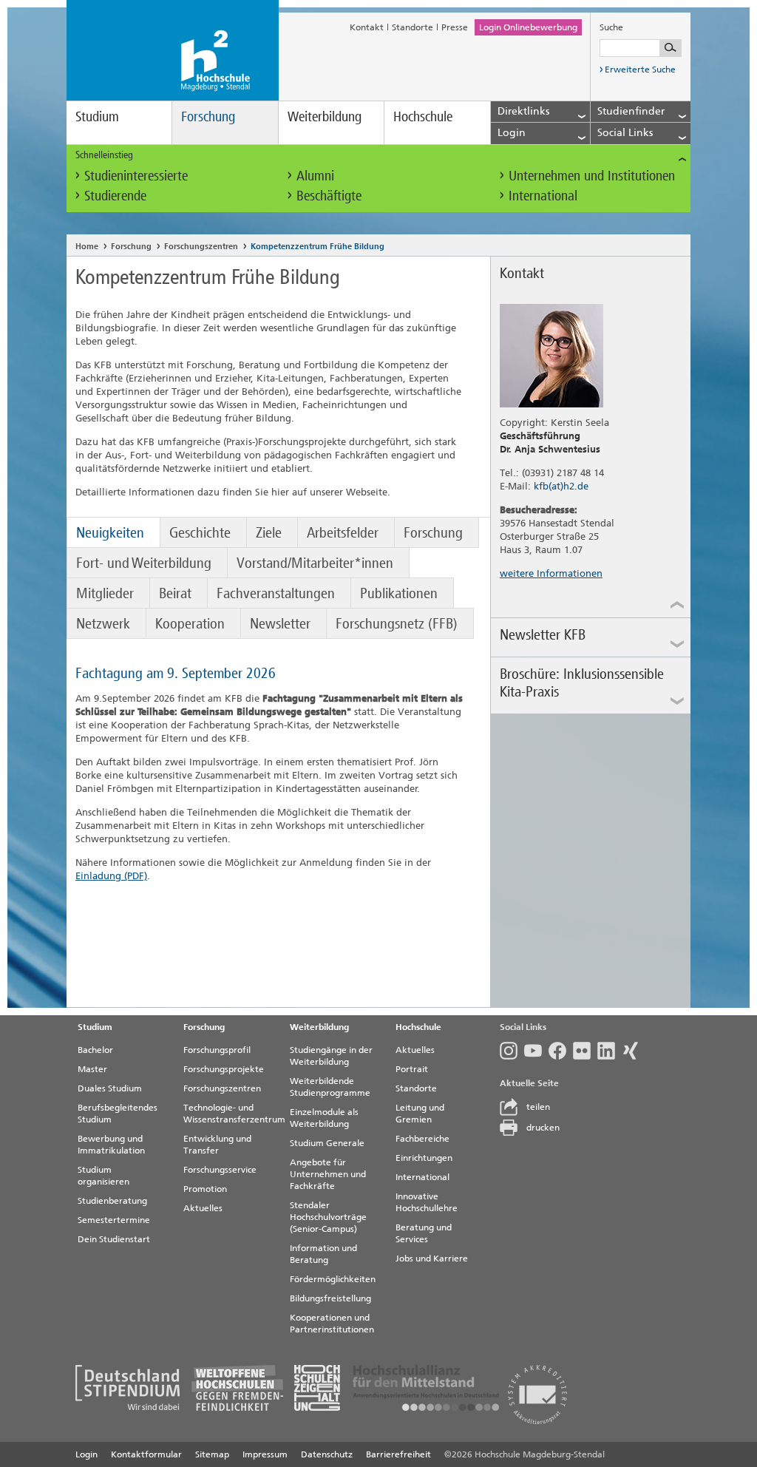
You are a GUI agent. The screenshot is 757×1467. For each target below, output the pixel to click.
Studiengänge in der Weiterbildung (331, 1056)
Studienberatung (112, 1201)
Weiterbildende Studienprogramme (330, 1087)
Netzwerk (103, 623)
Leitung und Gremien (420, 1113)
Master (92, 1069)
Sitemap (212, 1454)
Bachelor (95, 1050)
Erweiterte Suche (640, 69)
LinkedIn (609, 1051)
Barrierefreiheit (398, 1454)
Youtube (536, 1051)
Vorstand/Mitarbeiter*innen (315, 563)
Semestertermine (114, 1220)
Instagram (512, 1051)
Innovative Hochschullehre (427, 1202)
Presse (454, 27)
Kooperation (190, 623)
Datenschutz (327, 1454)
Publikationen (399, 593)
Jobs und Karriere (432, 1258)
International (543, 195)
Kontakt (367, 27)
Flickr (585, 1051)
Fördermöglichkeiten (333, 1279)
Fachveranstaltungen (276, 593)
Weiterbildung (324, 116)
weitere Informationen (551, 573)
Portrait (412, 1069)
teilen (538, 1107)
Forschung (208, 116)
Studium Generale (327, 1143)
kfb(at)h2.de (561, 486)
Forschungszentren (201, 246)
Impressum (265, 1454)
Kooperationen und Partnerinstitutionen (332, 1323)
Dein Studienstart (114, 1239)
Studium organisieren (103, 1176)
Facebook (561, 1051)
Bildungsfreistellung (330, 1298)
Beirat (175, 593)
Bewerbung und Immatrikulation (111, 1145)
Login (86, 1454)
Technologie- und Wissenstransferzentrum (230, 1113)
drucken (543, 1127)
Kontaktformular (146, 1454)
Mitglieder (105, 593)
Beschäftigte (328, 195)
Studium (97, 116)
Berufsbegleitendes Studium (117, 1113)
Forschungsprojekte (223, 1069)
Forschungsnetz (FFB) (397, 623)
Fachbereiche (422, 1139)
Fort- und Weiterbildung (143, 563)
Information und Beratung (323, 1254)
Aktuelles (203, 1208)
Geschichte (200, 532)
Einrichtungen (424, 1158)
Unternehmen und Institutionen (592, 175)
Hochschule (422, 116)
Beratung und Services (424, 1233)
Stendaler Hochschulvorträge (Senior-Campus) (328, 1217)
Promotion (205, 1189)
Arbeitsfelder (342, 532)
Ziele (269, 532)
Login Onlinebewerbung (528, 27)
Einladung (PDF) (111, 875)
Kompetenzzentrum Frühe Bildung (317, 246)
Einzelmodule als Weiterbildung (324, 1118)
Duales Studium (110, 1088)
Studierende (115, 195)
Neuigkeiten (110, 532)
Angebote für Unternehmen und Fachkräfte (328, 1174)
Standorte (412, 27)
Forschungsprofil (217, 1050)
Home (86, 246)
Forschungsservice (220, 1170)
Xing (634, 1051)
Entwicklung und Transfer (217, 1145)
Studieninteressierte (136, 175)
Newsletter (280, 623)
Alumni (315, 175)
